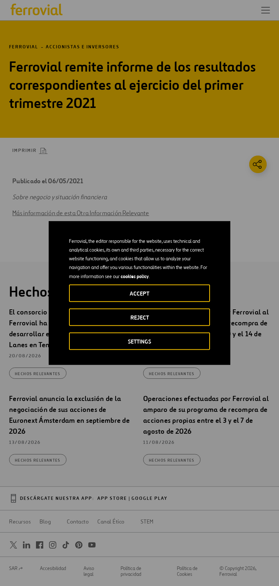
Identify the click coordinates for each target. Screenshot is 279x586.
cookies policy (135, 276)
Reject (139, 317)
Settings (139, 341)
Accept (139, 293)
